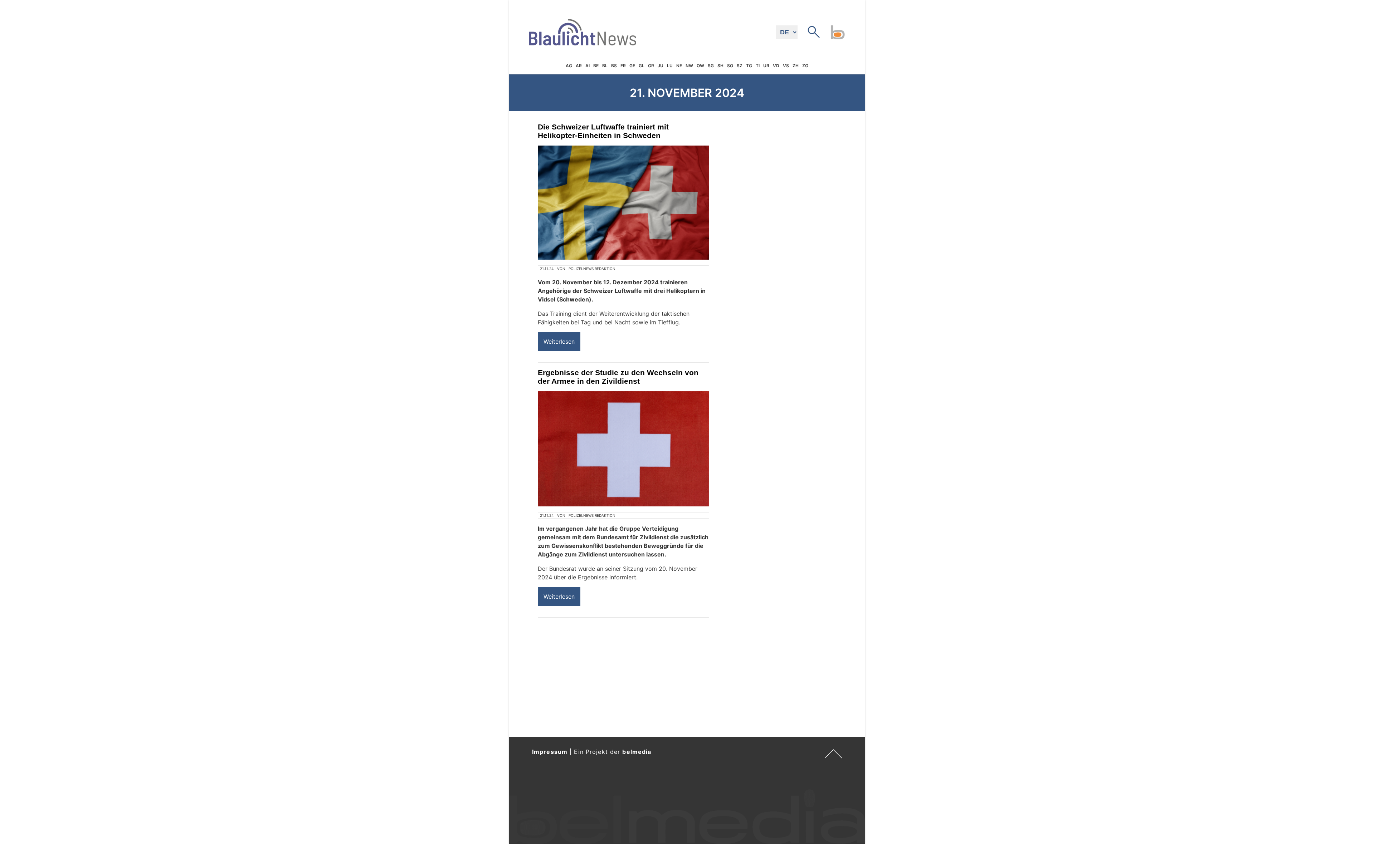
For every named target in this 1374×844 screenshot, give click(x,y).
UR (766, 66)
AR (579, 66)
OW (700, 66)
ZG (805, 66)
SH (720, 66)
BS (614, 66)
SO (730, 66)
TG (749, 66)
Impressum (549, 751)
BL (605, 66)
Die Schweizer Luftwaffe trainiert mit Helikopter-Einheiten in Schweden (603, 131)
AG (569, 66)
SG (711, 66)
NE (679, 66)
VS (786, 66)
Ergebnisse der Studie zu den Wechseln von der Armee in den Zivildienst (618, 376)
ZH (796, 66)
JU (660, 66)
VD (776, 66)
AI (587, 66)
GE (632, 66)
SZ (739, 66)
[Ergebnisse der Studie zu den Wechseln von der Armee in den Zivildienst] (623, 448)
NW (689, 66)
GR (651, 66)
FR (623, 66)
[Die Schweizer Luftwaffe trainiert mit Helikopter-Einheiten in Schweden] (623, 203)
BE (596, 66)
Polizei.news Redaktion (592, 268)
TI (758, 66)
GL (641, 66)
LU (670, 66)
